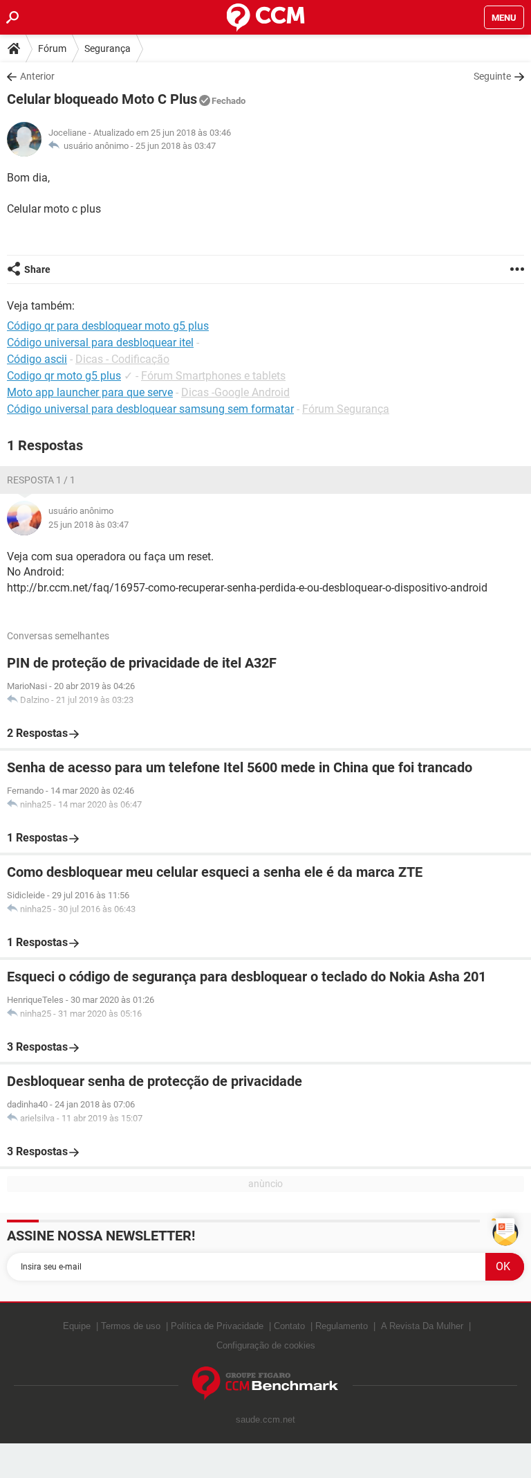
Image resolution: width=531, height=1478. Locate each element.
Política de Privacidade (217, 1326)
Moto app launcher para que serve (90, 392)
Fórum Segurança (345, 409)
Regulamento (341, 1326)
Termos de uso (130, 1326)
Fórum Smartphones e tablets (213, 375)
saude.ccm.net (265, 1419)
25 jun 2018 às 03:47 (176, 146)
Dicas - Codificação (122, 359)
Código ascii (37, 359)
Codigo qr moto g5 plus (64, 375)
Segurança (107, 48)
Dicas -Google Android (235, 392)
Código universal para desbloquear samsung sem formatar (150, 409)
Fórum (52, 48)
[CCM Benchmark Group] (265, 1383)
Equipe (77, 1326)
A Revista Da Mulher (422, 1326)
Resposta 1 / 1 (41, 480)
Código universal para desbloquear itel (100, 342)
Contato (289, 1326)
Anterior (37, 76)
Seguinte (492, 76)
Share (37, 269)
